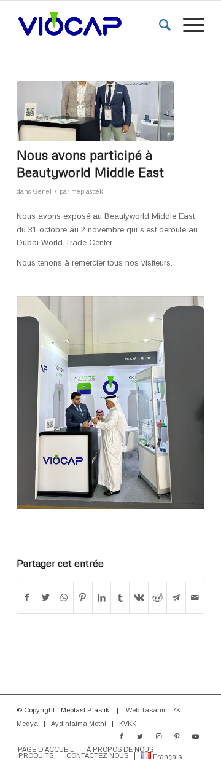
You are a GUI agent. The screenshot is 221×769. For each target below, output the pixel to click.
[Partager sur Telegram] (176, 597)
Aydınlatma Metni (78, 723)
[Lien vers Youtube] (195, 736)
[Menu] (187, 25)
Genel (42, 191)
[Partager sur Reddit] (157, 597)
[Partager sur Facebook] (26, 597)
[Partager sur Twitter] (45, 597)
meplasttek (87, 191)
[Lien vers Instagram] (158, 736)
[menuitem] (159, 25)
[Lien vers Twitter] (140, 736)
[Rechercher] (159, 25)
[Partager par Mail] (195, 597)
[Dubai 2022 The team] (95, 111)
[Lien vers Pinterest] (177, 736)
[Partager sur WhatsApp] (64, 597)
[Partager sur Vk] (138, 597)
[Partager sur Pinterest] (82, 597)
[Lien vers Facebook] (121, 736)
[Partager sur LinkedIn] (101, 597)
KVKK (127, 723)
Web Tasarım (146, 710)
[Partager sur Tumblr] (120, 597)
